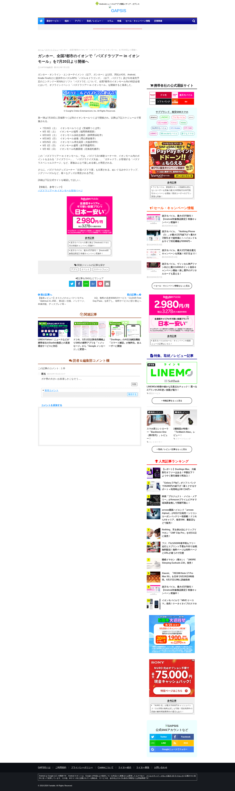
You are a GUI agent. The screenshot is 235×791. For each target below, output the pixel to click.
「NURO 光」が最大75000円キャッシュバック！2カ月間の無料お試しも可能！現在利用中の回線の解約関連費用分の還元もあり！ (171, 708)
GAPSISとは (44, 767)
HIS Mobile (175, 128)
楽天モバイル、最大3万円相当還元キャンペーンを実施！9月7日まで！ (179, 252)
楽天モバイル (185, 95)
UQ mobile (162, 123)
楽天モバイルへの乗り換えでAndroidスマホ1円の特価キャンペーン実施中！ (89, 244)
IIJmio (174, 123)
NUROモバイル (159, 128)
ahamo (154, 117)
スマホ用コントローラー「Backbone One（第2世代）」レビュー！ (157, 434)
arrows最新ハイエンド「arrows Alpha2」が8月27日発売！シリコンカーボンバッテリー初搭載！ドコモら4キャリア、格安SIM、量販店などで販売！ (179, 516)
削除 (134, 384)
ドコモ (163, 95)
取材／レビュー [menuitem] (94, 21)
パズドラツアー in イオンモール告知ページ (60, 190)
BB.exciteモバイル (169, 133)
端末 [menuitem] (67, 21)
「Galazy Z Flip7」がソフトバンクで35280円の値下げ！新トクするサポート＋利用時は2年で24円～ (179, 486)
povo (191, 117)
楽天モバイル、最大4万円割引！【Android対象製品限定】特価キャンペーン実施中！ (89, 252)
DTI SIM (188, 128)
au (186, 101)
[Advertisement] (89, 40)
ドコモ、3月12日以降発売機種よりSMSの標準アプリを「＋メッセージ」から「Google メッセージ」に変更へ (89, 344)
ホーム (41, 50)
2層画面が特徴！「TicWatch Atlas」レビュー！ (184, 432)
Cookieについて (105, 767)
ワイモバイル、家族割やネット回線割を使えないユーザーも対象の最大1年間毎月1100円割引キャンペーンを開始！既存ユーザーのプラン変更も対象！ (171, 192)
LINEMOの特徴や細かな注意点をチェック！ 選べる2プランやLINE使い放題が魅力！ (172, 388)
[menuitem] (41, 21)
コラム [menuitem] (110, 21)
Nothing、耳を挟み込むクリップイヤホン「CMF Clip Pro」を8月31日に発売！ (179, 532)
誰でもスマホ (187, 133)
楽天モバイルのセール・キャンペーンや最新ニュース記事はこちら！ (171, 342)
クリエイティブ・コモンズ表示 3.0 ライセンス (164, 776)
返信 (47, 390)
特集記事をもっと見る (172, 401)
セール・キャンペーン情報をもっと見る (172, 286)
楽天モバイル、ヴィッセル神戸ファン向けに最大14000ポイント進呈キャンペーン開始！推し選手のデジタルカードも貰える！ (179, 269)
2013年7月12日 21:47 (57, 374)
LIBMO (153, 133)
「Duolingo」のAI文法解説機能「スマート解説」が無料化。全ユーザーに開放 (125, 342)
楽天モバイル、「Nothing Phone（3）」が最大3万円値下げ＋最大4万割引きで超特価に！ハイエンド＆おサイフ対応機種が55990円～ (179, 236)
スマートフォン (51, 50)
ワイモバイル (179, 117)
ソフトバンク (163, 101)
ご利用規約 (60, 767)
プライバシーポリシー (82, 767)
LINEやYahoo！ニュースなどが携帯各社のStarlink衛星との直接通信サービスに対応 (54, 342)
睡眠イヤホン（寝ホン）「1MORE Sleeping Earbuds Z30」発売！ (179, 561)
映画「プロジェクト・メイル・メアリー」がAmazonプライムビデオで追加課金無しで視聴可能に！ (179, 499)
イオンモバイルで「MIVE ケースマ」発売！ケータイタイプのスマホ (179, 602)
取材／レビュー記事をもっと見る (172, 449)
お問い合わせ (160, 767)
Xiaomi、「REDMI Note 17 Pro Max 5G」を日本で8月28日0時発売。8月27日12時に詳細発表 (178, 576)
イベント (85, 269)
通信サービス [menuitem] (53, 21)
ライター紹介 (124, 767)
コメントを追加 (49, 405)
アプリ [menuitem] (78, 21)
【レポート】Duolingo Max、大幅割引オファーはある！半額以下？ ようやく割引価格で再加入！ (179, 472)
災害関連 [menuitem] (158, 21)
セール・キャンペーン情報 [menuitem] (138, 21)
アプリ (74, 269)
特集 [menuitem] (119, 21)
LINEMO (164, 117)
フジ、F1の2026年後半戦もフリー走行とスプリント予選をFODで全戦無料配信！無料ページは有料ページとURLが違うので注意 (179, 548)
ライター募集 (142, 767)
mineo (183, 123)
